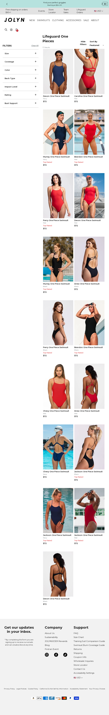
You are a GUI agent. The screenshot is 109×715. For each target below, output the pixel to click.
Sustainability (51, 637)
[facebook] (56, 655)
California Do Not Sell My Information (54, 689)
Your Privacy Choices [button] (97, 689)
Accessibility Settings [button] (84, 673)
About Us (49, 633)
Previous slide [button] (7, 4)
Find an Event (52, 649)
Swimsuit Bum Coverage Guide (89, 645)
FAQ (76, 633)
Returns (78, 649)
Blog (47, 645)
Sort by (94, 41)
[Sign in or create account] (11, 30)
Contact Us (79, 669)
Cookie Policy (33, 689)
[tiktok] (65, 655)
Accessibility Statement (79, 689)
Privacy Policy (9, 689)
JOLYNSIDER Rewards (56, 641)
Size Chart (79, 637)
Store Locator (80, 665)
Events (41, 11)
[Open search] (6, 30)
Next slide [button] (102, 3)
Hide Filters (83, 43)
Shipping (78, 653)
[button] (16, 32)
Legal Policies (21, 689)
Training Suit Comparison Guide (89, 641)
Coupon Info (80, 657)
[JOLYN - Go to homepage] (14, 20)
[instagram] (47, 655)
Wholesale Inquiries (83, 661)
